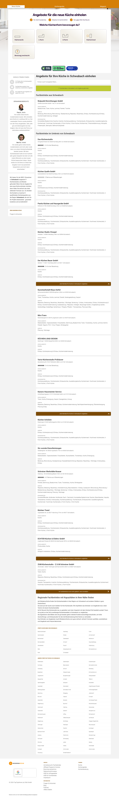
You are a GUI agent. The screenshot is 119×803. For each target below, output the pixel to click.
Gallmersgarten (41, 682)
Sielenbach (91, 738)
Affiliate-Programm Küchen (52, 767)
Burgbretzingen (66, 675)
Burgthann (40, 672)
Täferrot (90, 679)
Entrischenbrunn (93, 672)
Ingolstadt (40, 686)
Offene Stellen (48, 789)
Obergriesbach (92, 675)
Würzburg (40, 752)
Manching (40, 693)
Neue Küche (16, 6)
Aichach (65, 679)
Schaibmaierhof (67, 752)
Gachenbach (66, 661)
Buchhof (65, 703)
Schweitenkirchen (93, 665)
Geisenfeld (40, 700)
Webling (65, 707)
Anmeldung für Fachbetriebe (52, 765)
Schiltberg (65, 721)
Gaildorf (65, 710)
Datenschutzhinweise (50, 771)
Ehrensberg (66, 738)
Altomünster (92, 749)
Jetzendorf (91, 693)
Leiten (64, 742)
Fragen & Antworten (16, 214)
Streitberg (91, 668)
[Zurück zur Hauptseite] (25, 763)
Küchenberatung (83, 769)
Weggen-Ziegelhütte (93, 721)
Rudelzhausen (92, 661)
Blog (45, 785)
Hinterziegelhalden (93, 689)
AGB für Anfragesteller (50, 773)
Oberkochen (40, 728)
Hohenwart (40, 707)
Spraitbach (91, 731)
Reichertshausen (93, 703)
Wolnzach (40, 738)
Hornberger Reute (93, 700)
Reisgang (65, 693)
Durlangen (91, 728)
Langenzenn (40, 675)
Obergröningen (66, 672)
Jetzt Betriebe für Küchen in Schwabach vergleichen (73, 284)
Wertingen (40, 724)
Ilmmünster (66, 749)
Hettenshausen (66, 717)
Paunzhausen (92, 724)
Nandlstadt (91, 745)
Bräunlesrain (66, 665)
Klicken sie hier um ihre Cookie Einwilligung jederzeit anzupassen (23, 794)
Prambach (65, 724)
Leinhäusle (91, 717)
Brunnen (40, 696)
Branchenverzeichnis (50, 769)
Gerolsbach (65, 686)
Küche (80, 765)
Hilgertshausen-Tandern (94, 686)
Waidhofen (40, 710)
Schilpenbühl (92, 714)
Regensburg (40, 703)
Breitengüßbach (41, 689)
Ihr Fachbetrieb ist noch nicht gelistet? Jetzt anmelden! (73, 591)
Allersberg (40, 668)
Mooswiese (91, 707)
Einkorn (65, 668)
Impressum (47, 777)
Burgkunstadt (41, 745)
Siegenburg (40, 721)
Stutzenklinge (92, 735)
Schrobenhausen (42, 714)
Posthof (65, 728)
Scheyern (65, 682)
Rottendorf (40, 717)
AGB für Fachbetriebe (50, 775)
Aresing (39, 735)
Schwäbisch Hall (67, 689)
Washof (65, 696)
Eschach (65, 700)
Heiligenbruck (92, 710)
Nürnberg (40, 665)
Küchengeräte (59, 6)
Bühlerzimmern (41, 731)
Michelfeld (91, 682)
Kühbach (40, 749)
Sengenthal (40, 679)
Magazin (103, 6)
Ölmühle (40, 742)
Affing (64, 714)
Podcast (46, 787)
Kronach (91, 696)
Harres (64, 745)
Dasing (90, 742)
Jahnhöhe (65, 731)
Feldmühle (65, 735)
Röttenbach (40, 661)
